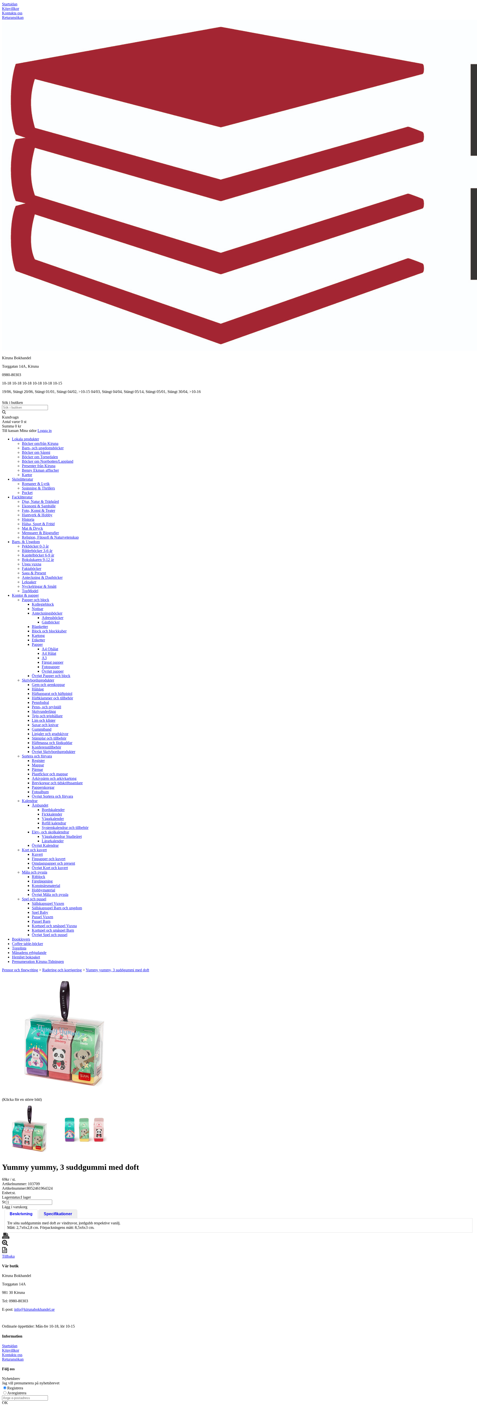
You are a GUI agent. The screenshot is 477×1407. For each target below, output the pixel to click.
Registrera (15, 1388)
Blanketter (40, 626)
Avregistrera (16, 1393)
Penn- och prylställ (46, 707)
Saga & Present (34, 573)
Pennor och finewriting (20, 970)
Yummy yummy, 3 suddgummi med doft (117, 970)
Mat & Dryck (32, 528)
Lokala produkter (25, 439)
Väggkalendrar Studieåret (62, 836)
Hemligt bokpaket (26, 957)
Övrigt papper (53, 671)
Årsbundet (40, 805)
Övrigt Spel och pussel (49, 935)
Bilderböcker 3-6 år (37, 551)
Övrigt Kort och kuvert (50, 868)
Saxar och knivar (45, 725)
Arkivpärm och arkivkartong (54, 778)
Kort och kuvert (34, 850)
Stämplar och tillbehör (49, 738)
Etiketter (38, 640)
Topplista (19, 948)
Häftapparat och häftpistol (52, 693)
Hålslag (38, 689)
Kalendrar (30, 801)
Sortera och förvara (37, 756)
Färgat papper (52, 662)
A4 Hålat (49, 653)
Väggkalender (53, 819)
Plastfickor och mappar (50, 774)
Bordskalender (53, 810)
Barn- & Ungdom (26, 542)
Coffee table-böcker (27, 944)
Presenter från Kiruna (38, 466)
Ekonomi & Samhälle (39, 506)
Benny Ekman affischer (40, 470)
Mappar (38, 765)
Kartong (38, 635)
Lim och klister (43, 720)
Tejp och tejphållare (47, 716)
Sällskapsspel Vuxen (48, 903)
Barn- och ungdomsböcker (43, 448)
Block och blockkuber (49, 631)
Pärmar (37, 769)
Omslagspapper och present (53, 863)
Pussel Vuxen (42, 917)
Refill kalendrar (54, 823)
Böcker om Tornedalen (40, 457)
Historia (28, 519)
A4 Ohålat (50, 649)
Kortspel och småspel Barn (53, 930)
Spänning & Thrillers (38, 488)
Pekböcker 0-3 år (35, 546)
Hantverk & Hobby (37, 515)
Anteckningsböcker (47, 613)
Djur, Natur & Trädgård (40, 501)
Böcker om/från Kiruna (40, 443)
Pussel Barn (41, 921)
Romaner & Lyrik (36, 484)
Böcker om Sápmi (36, 452)
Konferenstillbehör (46, 747)
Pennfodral (40, 702)
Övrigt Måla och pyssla (50, 894)
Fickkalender (52, 814)
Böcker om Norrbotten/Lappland (47, 461)
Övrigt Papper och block (51, 676)
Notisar (37, 609)
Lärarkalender (53, 841)
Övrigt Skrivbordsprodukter (53, 752)
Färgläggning (42, 881)
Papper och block (35, 600)
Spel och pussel (34, 899)
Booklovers (21, 939)
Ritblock (38, 877)
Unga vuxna (31, 564)
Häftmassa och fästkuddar (52, 743)
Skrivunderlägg (44, 711)
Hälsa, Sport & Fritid (38, 524)
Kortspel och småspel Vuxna (54, 926)
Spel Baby (40, 912)
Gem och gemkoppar (48, 685)
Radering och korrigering (62, 970)
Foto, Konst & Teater (38, 510)
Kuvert (37, 854)
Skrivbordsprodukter (38, 680)
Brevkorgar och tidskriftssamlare (57, 783)
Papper (37, 644)
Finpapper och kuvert (48, 859)
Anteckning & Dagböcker (42, 577)
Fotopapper (51, 667)
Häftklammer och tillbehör (52, 698)
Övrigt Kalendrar (45, 845)
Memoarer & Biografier (40, 533)
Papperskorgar (43, 787)
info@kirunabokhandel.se (34, 1309)
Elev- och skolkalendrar (50, 832)
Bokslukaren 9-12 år (38, 559)
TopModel (30, 591)
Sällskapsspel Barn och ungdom (57, 908)
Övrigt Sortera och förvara (52, 796)
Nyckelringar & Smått (39, 586)
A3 (44, 658)
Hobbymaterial (43, 890)
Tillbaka (8, 1256)
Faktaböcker (31, 568)
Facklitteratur (22, 497)
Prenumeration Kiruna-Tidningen (38, 961)
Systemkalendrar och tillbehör (65, 827)
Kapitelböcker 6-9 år (38, 555)
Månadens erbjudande (29, 952)
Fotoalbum (40, 792)
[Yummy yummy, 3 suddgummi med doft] (64, 1034)
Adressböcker (52, 618)
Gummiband (41, 729)
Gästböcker (51, 622)
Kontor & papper (25, 595)
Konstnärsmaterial (46, 885)
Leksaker (29, 582)
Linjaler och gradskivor (50, 734)
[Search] (4, 413)
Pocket (27, 493)
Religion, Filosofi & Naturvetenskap (50, 537)
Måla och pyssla (34, 872)
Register (38, 760)
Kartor (27, 475)
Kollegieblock (43, 604)
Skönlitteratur (22, 479)
